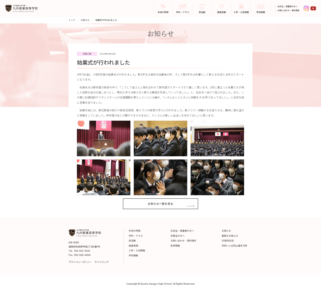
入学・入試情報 (137, 250)
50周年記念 (228, 240)
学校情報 (133, 255)
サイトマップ (101, 262)
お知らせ (85, 20)
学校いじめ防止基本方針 (234, 245)
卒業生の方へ (178, 235)
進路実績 (133, 245)
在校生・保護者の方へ (288, 6)
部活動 (132, 240)
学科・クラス (136, 235)
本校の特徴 (134, 230)
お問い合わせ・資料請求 (289, 10)
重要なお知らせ (230, 235)
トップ (72, 20)
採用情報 (175, 245)
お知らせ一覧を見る (160, 203)
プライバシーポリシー (80, 262)
